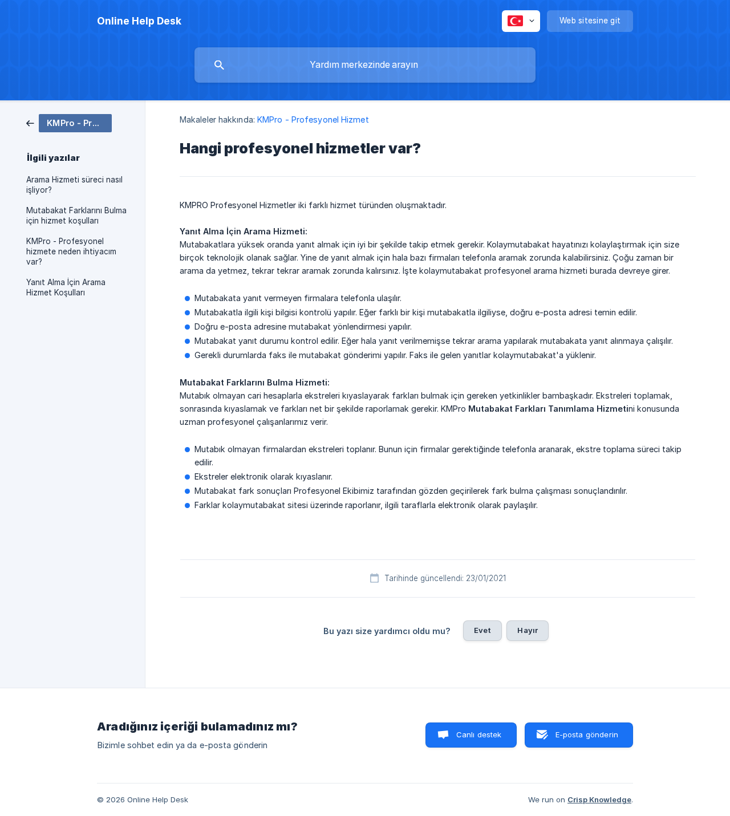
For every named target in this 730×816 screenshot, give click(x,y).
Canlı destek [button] (479, 734)
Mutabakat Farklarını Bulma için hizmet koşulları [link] (76, 215)
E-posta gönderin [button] (586, 734)
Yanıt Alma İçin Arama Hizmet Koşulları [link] (66, 287)
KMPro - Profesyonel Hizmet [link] (313, 119)
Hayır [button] (527, 630)
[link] (69, 122)
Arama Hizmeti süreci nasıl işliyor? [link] (74, 184)
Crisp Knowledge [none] (599, 799)
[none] (139, 21)
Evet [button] (483, 630)
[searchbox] (365, 65)
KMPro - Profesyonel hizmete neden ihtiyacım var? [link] (71, 251)
